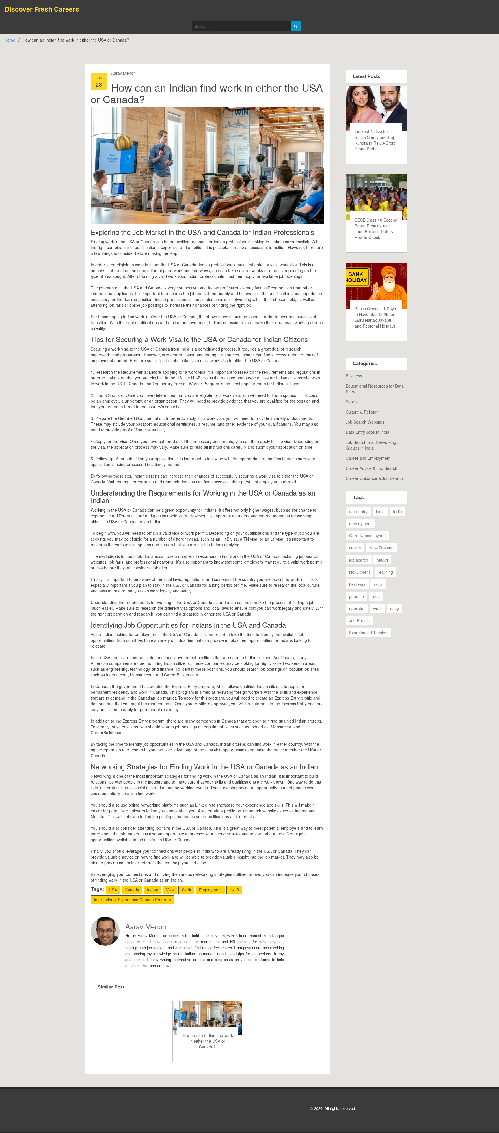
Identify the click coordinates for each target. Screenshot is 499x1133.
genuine (356, 596)
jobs (376, 596)
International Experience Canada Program (132, 899)
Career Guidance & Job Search (374, 478)
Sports (352, 402)
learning (385, 572)
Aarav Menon (123, 73)
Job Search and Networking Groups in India (371, 445)
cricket (355, 548)
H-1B (234, 890)
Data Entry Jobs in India (367, 432)
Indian (152, 890)
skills (378, 584)
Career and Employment (368, 458)
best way (357, 584)
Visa (170, 890)
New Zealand (381, 548)
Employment (210, 890)
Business (354, 376)
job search (358, 560)
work (377, 608)
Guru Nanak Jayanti (367, 536)
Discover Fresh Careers (42, 9)
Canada (132, 890)
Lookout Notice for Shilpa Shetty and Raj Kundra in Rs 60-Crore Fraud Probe (375, 140)
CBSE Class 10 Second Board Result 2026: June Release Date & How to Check (376, 228)
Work (186, 890)
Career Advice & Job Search (371, 468)
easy (394, 608)
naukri (382, 560)
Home (9, 40)
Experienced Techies (368, 632)
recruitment (359, 572)
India (397, 511)
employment (360, 523)
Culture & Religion (362, 412)
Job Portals (359, 620)
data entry (358, 511)
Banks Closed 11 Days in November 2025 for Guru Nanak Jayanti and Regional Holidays (375, 317)
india (380, 511)
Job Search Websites (365, 422)
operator (357, 608)
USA (113, 890)
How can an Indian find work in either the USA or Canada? (207, 1041)
